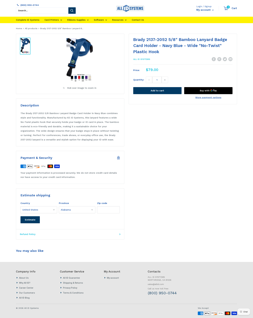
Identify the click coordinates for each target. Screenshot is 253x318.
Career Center (26, 288)
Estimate (30, 219)
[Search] (72, 10)
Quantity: (138, 79)
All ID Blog (24, 297)
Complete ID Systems (27, 20)
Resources (117, 20)
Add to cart (157, 90)
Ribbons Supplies (76, 20)
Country (25, 203)
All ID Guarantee (71, 278)
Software (99, 20)
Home (19, 28)
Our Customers (27, 293)
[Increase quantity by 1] (165, 80)
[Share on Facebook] (214, 59)
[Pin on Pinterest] (219, 59)
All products (31, 28)
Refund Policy (27, 234)
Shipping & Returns (73, 283)
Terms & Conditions (73, 293)
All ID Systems (141, 59)
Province (64, 203)
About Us (24, 278)
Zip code (102, 203)
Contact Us (138, 20)
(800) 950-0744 (29, 5)
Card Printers (52, 20)
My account (203, 9)
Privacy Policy (70, 288)
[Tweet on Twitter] (225, 59)
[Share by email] (230, 59)
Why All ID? (24, 283)
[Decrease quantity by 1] (149, 80)
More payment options (208, 97)
